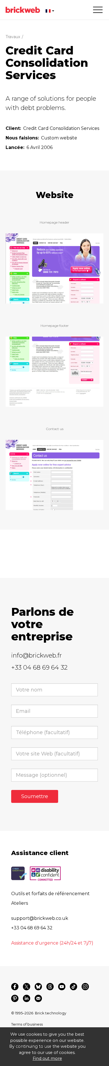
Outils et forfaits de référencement (50, 893)
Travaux (13, 36)
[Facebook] (15, 986)
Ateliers (19, 903)
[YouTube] (62, 986)
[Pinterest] (15, 998)
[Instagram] (85, 986)
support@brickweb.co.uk (39, 918)
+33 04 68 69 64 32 (39, 667)
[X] (26, 986)
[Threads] (50, 986)
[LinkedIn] (26, 998)
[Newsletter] (38, 998)
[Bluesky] (38, 986)
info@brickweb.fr (36, 655)
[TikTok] (73, 986)
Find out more (47, 1058)
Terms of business (27, 1024)
